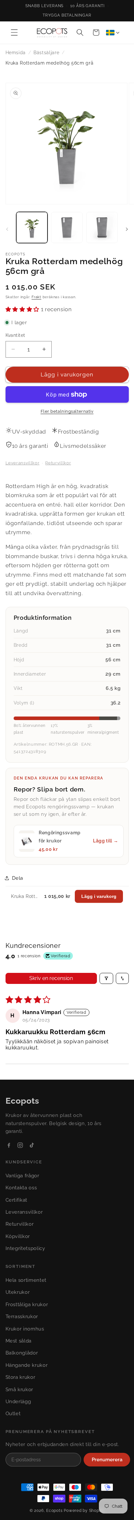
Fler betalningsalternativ (67, 411)
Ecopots (54, 1510)
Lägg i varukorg (98, 896)
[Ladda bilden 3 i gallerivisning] (102, 227)
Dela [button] (17, 878)
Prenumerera (107, 1460)
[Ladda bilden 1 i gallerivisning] (32, 227)
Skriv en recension (51, 978)
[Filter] (106, 978)
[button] (14, 32)
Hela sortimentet (26, 1280)
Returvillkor (58, 462)
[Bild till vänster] (7, 229)
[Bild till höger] (127, 229)
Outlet (13, 1413)
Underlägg (18, 1401)
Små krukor (20, 1389)
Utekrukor (18, 1292)
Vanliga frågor (22, 1176)
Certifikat (17, 1200)
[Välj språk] (112, 32)
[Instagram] (20, 1145)
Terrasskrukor (22, 1316)
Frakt (36, 297)
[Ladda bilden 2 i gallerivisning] (67, 227)
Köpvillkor (18, 1236)
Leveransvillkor (23, 462)
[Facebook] (9, 1145)
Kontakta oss (21, 1188)
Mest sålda (19, 1341)
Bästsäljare (46, 52)
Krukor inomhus (25, 1329)
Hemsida (16, 52)
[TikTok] (31, 1145)
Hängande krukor (27, 1365)
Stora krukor (20, 1377)
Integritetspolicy (25, 1248)
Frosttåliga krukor (27, 1304)
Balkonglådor (22, 1353)
